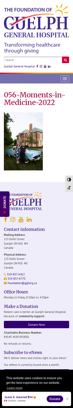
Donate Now (36, 324)
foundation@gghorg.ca (22, 283)
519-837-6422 (15, 274)
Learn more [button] (15, 388)
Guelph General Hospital (19, 66)
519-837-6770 (16, 278)
